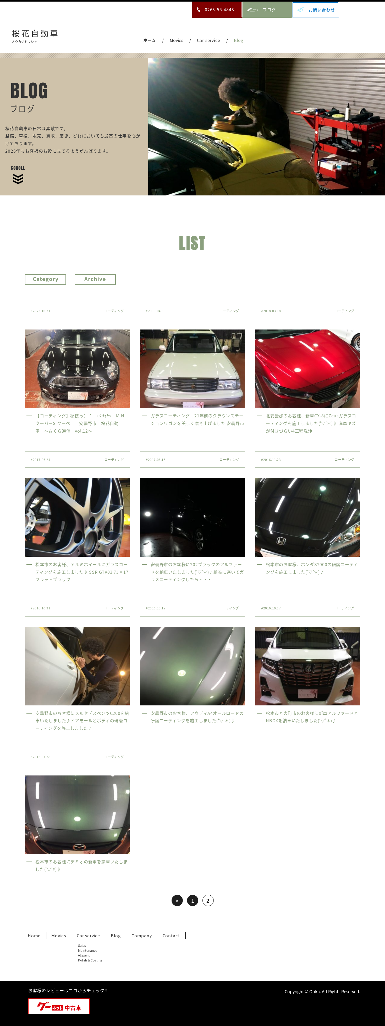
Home (34, 935)
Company (141, 935)
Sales (82, 945)
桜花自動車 (36, 35)
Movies (58, 935)
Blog (116, 935)
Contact (171, 935)
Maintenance (87, 950)
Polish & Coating (90, 960)
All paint (84, 955)
